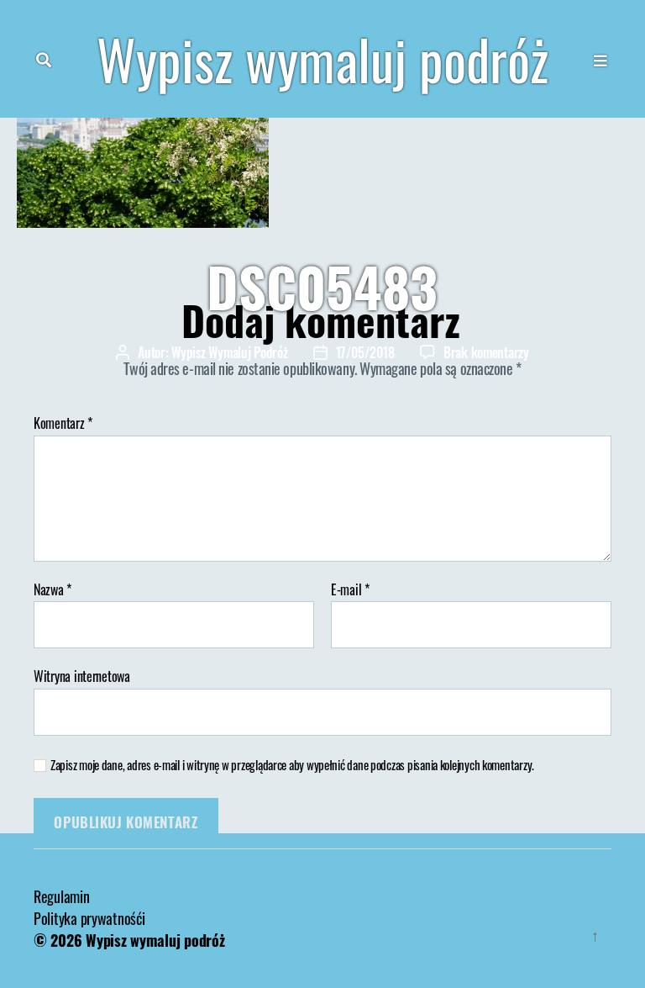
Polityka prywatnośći (89, 918)
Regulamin (62, 896)
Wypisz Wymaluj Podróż (229, 352)
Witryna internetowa (82, 675)
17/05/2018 (365, 352)
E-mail (350, 590)
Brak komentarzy (486, 352)
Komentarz (63, 423)
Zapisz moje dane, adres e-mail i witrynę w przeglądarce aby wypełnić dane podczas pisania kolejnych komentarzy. (292, 765)
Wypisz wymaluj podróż (322, 59)
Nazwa (52, 590)
